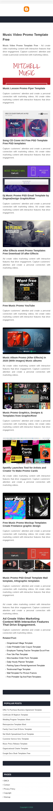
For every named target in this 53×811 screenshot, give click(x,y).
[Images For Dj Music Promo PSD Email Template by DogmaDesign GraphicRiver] (26, 178)
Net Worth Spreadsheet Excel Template (18, 734)
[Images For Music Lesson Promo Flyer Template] (26, 71)
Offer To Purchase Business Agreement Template (22, 710)
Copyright (7, 793)
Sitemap (7, 797)
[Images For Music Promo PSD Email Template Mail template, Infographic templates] (26, 561)
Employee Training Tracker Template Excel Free (28, 650)
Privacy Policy (9, 789)
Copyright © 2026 (26, 807)
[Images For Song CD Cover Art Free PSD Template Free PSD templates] (26, 123)
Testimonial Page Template (18, 669)
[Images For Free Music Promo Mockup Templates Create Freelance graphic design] (26, 506)
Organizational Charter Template (15, 749)
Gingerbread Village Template (20, 643)
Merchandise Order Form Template (22, 658)
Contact (7, 785)
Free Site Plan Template (17, 654)
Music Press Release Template (15, 744)
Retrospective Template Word (14, 724)
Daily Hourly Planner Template (20, 662)
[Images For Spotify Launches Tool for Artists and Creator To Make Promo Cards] (26, 451)
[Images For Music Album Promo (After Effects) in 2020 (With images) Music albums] (26, 341)
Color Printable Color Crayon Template (24, 647)
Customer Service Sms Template (16, 739)
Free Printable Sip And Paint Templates (24, 677)
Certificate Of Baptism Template (15, 715)
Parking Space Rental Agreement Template (26, 665)
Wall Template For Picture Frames (22, 673)
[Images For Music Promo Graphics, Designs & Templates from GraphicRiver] (26, 396)
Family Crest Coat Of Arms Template (17, 729)
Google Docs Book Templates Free (16, 753)
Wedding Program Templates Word (16, 720)
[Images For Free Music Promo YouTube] (26, 289)
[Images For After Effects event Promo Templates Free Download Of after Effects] (26, 234)
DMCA (6, 781)
